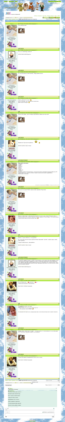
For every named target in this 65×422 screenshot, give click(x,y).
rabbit (12, 139)
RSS (59, 3)
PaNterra (11, 23)
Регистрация (11, 1)
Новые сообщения (38, 15)
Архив (10, 19)
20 (38, 112)
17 (36, 50)
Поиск (56, 15)
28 (36, 304)
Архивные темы (15, 19)
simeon (11, 280)
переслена (12, 98)
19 (37, 98)
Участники (44, 15)
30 (36, 355)
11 (20, 17)
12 (21, 17)
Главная (5, 1)
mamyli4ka (12, 214)
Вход (16, 1)
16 (37, 23)
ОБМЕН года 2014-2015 (23, 19)
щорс (12, 50)
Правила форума (50, 15)
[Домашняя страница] (22, 48)
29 (36, 329)
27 (36, 280)
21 (38, 139)
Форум (6, 19)
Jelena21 (11, 304)
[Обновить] (53, 408)
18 (36, 71)
